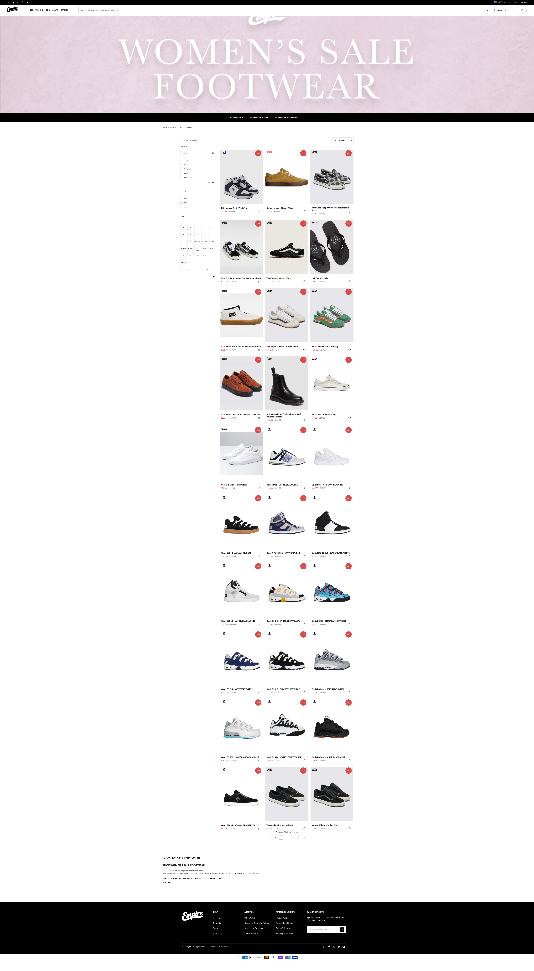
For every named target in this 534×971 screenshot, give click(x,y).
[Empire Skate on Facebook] (13, 3)
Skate (55, 10)
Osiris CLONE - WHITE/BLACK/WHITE (238, 621)
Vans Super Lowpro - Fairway (325, 346)
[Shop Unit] (314, 222)
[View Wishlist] (513, 10)
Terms (212, 947)
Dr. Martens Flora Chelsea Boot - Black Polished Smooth (283, 415)
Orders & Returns (283, 928)
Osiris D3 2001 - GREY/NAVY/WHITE (328, 689)
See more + (211, 182)
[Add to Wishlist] (259, 211)
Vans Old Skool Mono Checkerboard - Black (241, 278)
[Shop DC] (224, 152)
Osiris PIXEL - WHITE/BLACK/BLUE (282, 485)
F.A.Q (516, 2)
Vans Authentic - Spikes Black (279, 825)
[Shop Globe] (269, 152)
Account (216, 918)
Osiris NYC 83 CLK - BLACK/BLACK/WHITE (331, 553)
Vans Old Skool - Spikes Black (325, 825)
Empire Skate (200, 947)
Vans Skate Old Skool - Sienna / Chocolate (240, 414)
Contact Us (218, 933)
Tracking (217, 928)
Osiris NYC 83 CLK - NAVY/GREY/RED (283, 553)
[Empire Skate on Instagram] (18, 3)
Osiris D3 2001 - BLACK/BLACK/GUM (328, 757)
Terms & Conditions (284, 923)
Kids (48, 10)
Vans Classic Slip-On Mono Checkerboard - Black (331, 209)
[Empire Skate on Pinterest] (22, 3)
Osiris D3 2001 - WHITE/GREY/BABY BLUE (240, 757)
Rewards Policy (251, 933)
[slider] (214, 276)
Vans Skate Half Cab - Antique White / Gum (241, 346)
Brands (64, 10)
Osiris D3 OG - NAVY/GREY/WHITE (237, 689)
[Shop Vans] (314, 152)
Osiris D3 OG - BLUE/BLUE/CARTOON (329, 621)
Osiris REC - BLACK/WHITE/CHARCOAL (238, 825)
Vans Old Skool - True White (234, 485)
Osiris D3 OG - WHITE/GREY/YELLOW (283, 621)
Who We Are (249, 918)
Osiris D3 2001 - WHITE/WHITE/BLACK (283, 757)
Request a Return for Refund (256, 923)
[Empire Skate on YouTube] (26, 3)
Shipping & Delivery (284, 933)
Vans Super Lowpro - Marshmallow (282, 346)
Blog (509, 2)
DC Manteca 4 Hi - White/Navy (235, 208)
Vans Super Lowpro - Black (278, 278)
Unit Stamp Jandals (320, 278)
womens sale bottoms (286, 117)
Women (39, 10)
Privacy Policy (282, 918)
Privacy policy (223, 947)
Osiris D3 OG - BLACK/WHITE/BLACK (283, 689)
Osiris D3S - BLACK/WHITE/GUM (236, 553)
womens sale (236, 117)
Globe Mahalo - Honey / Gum (280, 208)
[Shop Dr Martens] (269, 358)
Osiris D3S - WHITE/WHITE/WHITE (327, 485)
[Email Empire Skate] (8, 2)
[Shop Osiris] (269, 429)
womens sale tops (259, 117)
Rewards (524, 2)
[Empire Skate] (12, 9)
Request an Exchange (253, 928)
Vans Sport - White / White (324, 414)
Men (31, 10)
